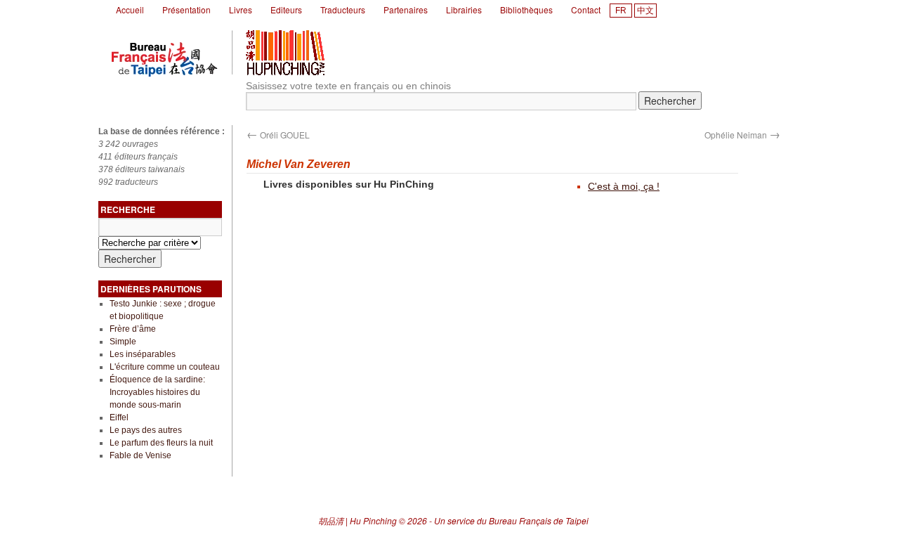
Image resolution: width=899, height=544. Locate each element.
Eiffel (119, 417)
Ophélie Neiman (742, 135)
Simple (123, 342)
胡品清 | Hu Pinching (357, 520)
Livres (240, 9)
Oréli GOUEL (278, 135)
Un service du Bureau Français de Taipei (511, 520)
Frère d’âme (133, 329)
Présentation (186, 9)
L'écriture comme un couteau (165, 367)
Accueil (130, 9)
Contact (586, 9)
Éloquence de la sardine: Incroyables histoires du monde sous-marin (157, 392)
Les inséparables (143, 354)
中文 (645, 10)
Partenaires (405, 9)
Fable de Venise (140, 455)
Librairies (464, 9)
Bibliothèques (526, 9)
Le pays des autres (146, 430)
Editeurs (286, 9)
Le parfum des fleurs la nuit (161, 443)
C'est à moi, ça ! (624, 186)
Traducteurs (342, 9)
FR (620, 10)
